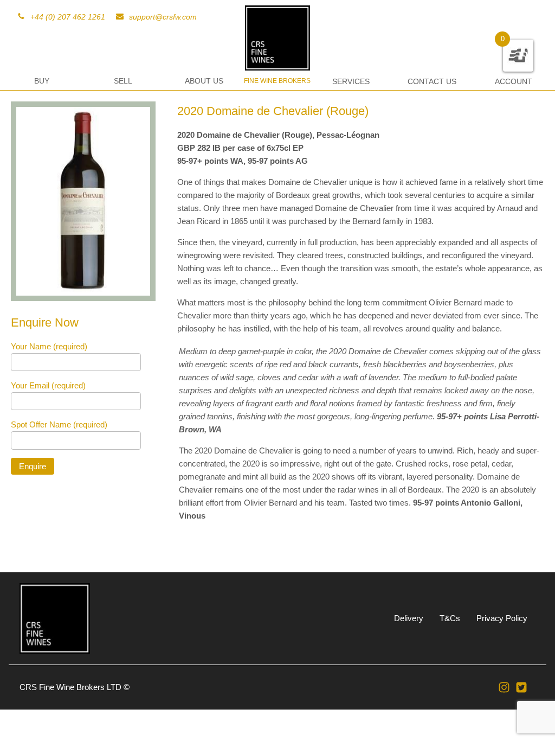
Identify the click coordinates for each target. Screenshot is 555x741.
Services (351, 81)
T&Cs (450, 618)
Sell (123, 80)
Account (513, 81)
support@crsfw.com (163, 16)
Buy (41, 80)
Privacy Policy (501, 618)
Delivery (408, 618)
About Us (204, 80)
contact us (432, 81)
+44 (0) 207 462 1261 (67, 16)
